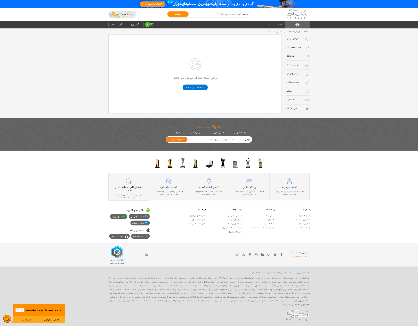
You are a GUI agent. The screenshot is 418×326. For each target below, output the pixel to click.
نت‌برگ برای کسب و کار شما (263, 228)
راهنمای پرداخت (233, 223)
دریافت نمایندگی (267, 223)
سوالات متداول (234, 232)
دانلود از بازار (116, 216)
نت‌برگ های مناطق (198, 219)
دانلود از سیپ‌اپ (117, 236)
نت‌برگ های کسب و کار (197, 223)
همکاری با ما (269, 219)
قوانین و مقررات (302, 219)
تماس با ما (270, 215)
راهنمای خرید (235, 219)
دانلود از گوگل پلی (137, 216)
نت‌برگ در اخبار (302, 228)
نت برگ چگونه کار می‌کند (230, 228)
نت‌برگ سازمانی (234, 215)
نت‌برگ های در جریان (197, 215)
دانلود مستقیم (138, 236)
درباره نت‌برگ (303, 215)
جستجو (178, 14)
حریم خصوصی (302, 223)
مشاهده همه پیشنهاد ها (195, 87)
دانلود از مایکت (138, 223)
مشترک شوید (177, 139)
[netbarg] (298, 315)
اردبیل (280, 24)
